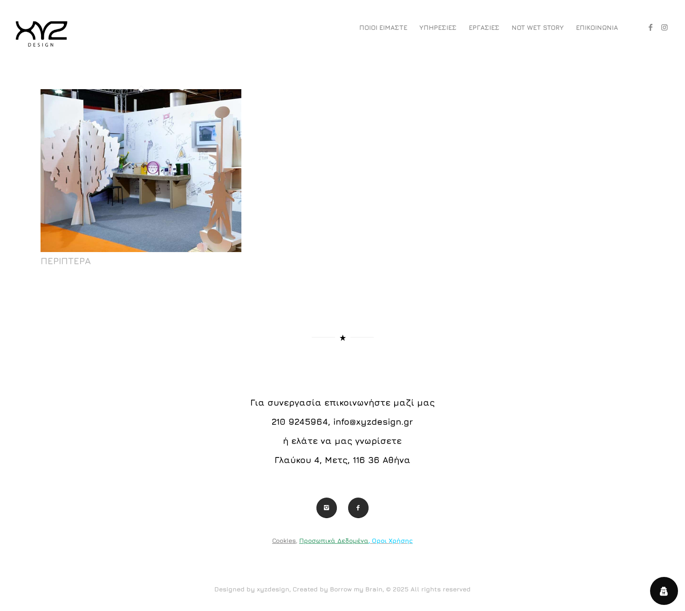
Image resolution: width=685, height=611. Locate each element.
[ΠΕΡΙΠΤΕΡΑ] (141, 249)
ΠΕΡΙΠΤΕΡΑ (66, 260)
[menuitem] (383, 27)
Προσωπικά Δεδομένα (334, 540)
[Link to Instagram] (664, 27)
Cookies (284, 540)
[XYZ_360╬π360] (41, 27)
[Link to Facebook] (651, 27)
